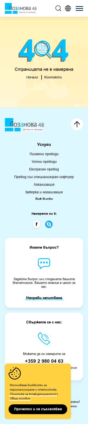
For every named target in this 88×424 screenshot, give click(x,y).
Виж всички (44, 199)
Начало (32, 77)
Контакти (53, 77)
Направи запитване (44, 298)
